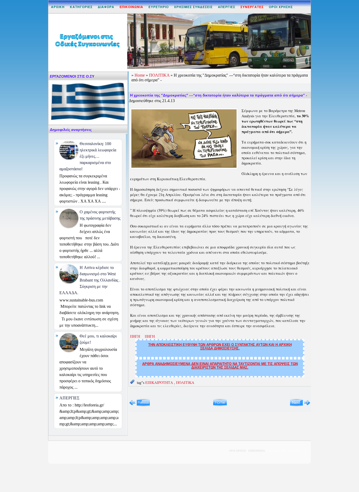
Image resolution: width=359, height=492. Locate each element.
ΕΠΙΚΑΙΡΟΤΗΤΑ (159, 382)
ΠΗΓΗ (136, 336)
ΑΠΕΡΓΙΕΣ (226, 6)
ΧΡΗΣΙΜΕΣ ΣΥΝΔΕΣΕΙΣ (193, 6)
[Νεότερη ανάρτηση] (140, 405)
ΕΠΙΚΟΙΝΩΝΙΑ (256, 450)
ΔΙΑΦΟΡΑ (106, 6)
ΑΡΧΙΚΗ (58, 6)
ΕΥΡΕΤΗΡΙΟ (158, 6)
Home (140, 75)
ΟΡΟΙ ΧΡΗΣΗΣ (281, 6)
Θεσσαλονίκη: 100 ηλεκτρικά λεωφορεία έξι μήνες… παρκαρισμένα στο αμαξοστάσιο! (87, 156)
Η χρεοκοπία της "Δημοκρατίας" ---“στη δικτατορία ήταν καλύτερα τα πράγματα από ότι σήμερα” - (218, 95)
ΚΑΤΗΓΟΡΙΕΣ (81, 6)
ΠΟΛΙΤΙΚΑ (160, 75)
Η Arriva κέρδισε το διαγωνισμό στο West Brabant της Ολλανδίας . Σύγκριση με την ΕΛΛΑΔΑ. (89, 280)
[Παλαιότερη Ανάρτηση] (300, 405)
